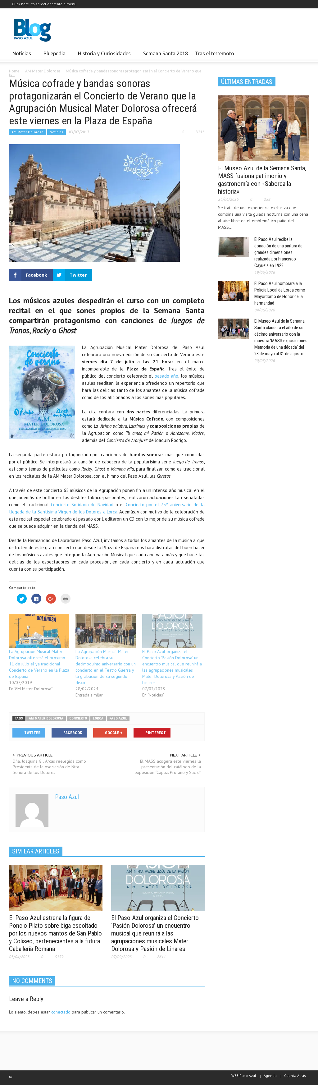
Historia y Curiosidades (103, 56)
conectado (60, 1012)
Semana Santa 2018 (165, 53)
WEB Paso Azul (243, 1075)
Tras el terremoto (212, 56)
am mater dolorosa (46, 718)
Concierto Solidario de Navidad (82, 505)
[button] (302, 53)
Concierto (78, 718)
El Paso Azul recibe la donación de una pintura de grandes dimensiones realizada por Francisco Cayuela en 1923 (278, 252)
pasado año (167, 376)
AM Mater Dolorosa (27, 132)
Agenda (270, 1075)
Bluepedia (53, 56)
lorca (98, 718)
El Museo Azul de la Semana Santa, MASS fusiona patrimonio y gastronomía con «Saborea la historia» (262, 179)
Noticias (20, 56)
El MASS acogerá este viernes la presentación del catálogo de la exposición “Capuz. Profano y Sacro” (167, 766)
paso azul (118, 718)
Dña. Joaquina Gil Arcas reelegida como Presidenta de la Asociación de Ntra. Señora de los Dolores (49, 766)
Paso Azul (67, 797)
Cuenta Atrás (295, 1075)
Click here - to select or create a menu (44, 4)
